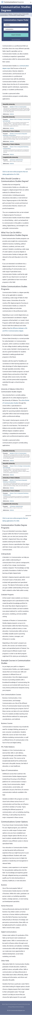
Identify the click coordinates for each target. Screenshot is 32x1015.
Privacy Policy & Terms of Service (16, 1006)
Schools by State (26, 1004)
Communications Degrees (6, 13)
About (3, 1004)
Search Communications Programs (14, 1004)
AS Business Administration (16, 159)
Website (12, 114)
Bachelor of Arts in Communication (18, 106)
